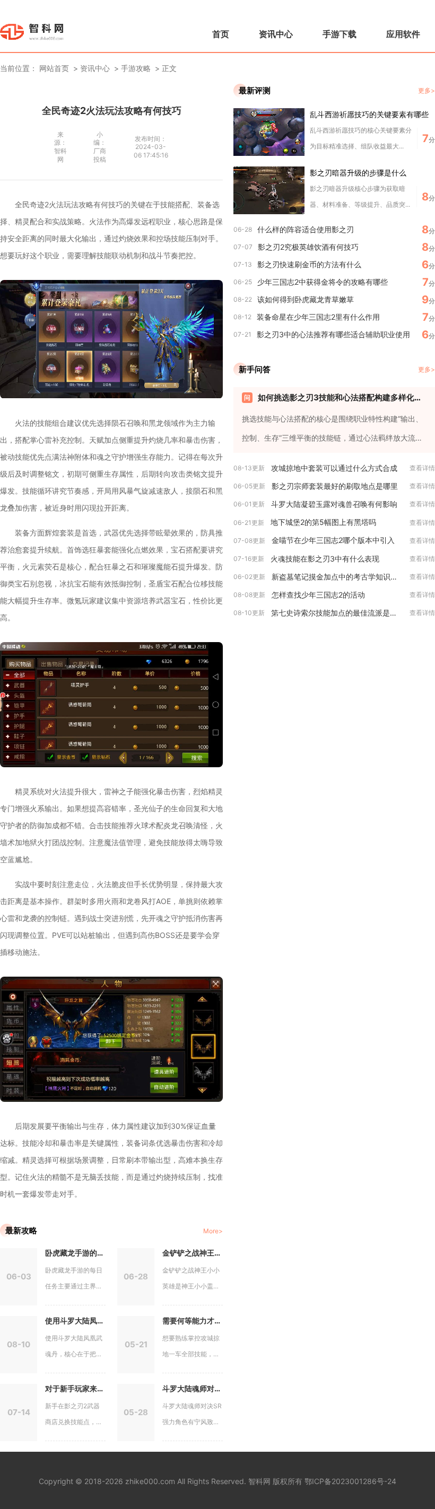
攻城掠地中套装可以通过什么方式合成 (334, 467)
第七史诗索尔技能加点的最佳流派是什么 (338, 612)
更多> (426, 90)
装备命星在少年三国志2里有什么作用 (318, 316)
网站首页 (54, 68)
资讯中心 (276, 34)
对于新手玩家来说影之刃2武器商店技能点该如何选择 (75, 1388)
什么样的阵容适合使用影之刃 (305, 229)
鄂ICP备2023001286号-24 (350, 1481)
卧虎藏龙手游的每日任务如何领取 (75, 1252)
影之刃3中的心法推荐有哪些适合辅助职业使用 (333, 334)
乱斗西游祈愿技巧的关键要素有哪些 (369, 114)
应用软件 (403, 34)
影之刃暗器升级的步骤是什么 (358, 172)
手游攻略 (136, 68)
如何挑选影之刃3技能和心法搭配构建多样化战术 (342, 397)
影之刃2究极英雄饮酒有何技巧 (308, 246)
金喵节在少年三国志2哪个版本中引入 (333, 540)
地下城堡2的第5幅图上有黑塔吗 (323, 522)
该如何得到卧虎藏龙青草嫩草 (305, 299)
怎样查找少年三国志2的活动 (318, 594)
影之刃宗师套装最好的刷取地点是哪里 (335, 485)
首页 (220, 34)
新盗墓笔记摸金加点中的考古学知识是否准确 (341, 576)
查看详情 (422, 468)
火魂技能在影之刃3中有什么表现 (325, 558)
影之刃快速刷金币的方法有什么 (309, 264)
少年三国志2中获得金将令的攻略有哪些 (322, 281)
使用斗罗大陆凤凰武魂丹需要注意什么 (75, 1320)
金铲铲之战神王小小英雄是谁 (192, 1252)
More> (213, 1231)
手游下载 (339, 34)
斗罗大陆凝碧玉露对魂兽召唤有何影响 (334, 503)
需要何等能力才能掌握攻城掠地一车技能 (192, 1320)
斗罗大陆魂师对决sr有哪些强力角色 (192, 1388)
